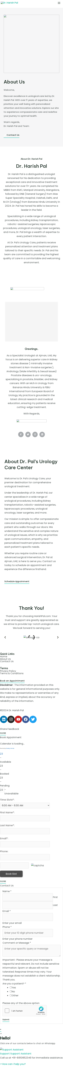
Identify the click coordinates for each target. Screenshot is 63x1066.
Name (6, 891)
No (13, 991)
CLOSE (3, 733)
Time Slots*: (7, 799)
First (55, 897)
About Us (5, 659)
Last (55, 905)
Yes (14, 987)
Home (3, 656)
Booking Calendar (10, 748)
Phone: (4, 851)
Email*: (4, 838)
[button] (5, 637)
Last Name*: (7, 825)
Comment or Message (16, 942)
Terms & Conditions (11, 673)
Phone (7, 927)
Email (6, 911)
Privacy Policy (8, 671)
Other (15, 995)
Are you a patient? (14, 983)
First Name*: (7, 812)
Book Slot (11, 874)
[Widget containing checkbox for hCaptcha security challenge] (24, 1010)
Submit (5, 1019)
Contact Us (6, 661)
